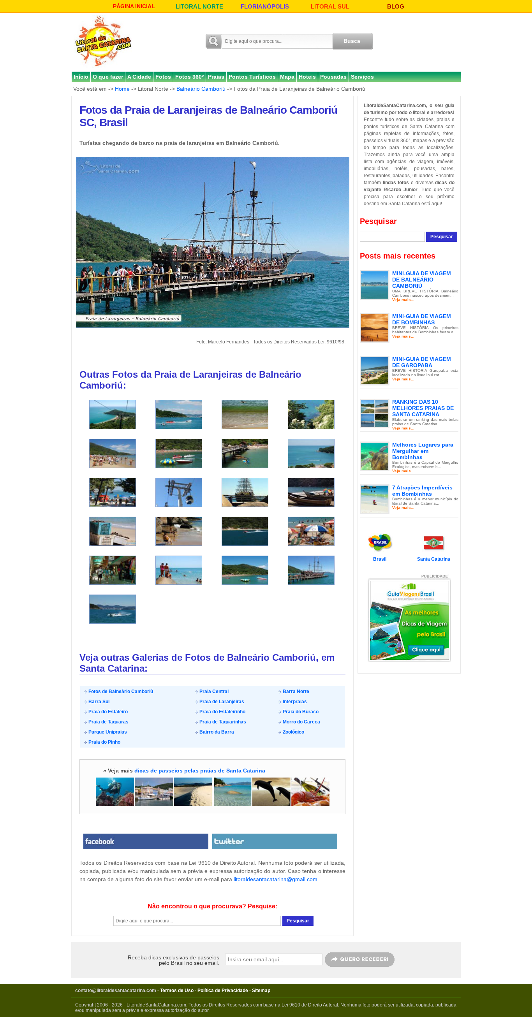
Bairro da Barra (216, 732)
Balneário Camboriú (200, 89)
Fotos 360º (189, 77)
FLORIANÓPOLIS (265, 6)
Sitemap (261, 990)
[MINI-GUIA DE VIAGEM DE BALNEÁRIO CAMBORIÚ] (374, 284)
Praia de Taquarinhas (222, 722)
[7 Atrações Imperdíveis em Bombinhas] (374, 498)
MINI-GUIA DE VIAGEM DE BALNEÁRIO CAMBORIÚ (421, 279)
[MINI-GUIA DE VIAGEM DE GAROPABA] (374, 370)
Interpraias (294, 701)
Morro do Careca (301, 722)
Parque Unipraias (107, 732)
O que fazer (108, 77)
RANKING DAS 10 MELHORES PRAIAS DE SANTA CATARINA (423, 408)
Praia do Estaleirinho (221, 711)
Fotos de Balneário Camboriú (120, 691)
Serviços (362, 77)
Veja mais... (403, 299)
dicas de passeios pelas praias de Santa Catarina (199, 770)
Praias (216, 77)
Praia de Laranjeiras (221, 701)
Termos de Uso (177, 990)
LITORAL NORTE (199, 6)
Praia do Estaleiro (107, 711)
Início (81, 77)
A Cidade (139, 77)
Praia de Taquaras (108, 722)
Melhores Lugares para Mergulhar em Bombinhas (422, 451)
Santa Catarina (433, 559)
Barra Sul (98, 701)
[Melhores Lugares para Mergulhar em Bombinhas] (374, 456)
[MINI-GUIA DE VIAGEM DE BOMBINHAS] (374, 327)
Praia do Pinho (103, 742)
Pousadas (333, 77)
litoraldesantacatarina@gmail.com (275, 879)
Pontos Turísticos (252, 77)
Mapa (287, 77)
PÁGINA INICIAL (134, 6)
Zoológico (293, 732)
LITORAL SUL (330, 6)
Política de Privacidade (222, 990)
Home (122, 89)
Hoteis (307, 77)
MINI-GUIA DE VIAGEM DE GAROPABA (421, 362)
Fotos (163, 77)
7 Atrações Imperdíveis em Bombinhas (422, 490)
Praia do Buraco (300, 711)
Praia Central (213, 691)
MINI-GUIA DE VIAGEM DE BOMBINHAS (421, 319)
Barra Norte (295, 691)
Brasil (379, 559)
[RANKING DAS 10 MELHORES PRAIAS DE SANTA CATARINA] (374, 413)
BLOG (395, 6)
